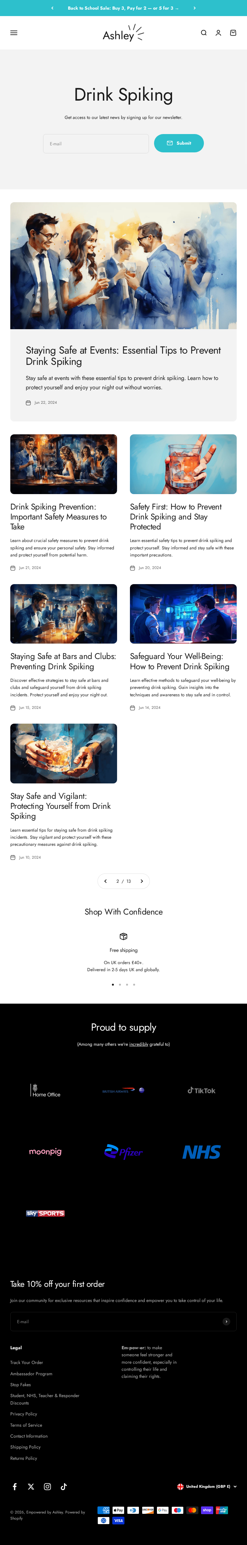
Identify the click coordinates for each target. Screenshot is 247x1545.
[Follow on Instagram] (47, 1486)
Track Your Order (26, 1362)
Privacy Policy (23, 1414)
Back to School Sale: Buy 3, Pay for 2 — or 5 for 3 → (123, 8)
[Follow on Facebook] (14, 1486)
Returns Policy (23, 1458)
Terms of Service (26, 1425)
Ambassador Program (31, 1373)
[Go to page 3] (141, 881)
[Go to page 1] (106, 881)
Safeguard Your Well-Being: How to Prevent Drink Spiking (179, 661)
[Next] (195, 8)
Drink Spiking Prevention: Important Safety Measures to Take (58, 517)
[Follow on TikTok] (63, 1486)
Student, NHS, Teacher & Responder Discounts (44, 1399)
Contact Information (29, 1436)
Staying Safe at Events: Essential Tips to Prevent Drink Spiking (123, 356)
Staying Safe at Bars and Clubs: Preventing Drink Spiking (63, 661)
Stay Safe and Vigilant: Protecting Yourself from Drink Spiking (60, 806)
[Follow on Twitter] (31, 1486)
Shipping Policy (25, 1447)
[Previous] (52, 8)
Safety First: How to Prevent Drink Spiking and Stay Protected (175, 517)
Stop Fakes (20, 1384)
